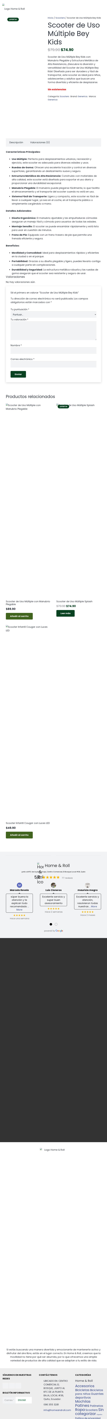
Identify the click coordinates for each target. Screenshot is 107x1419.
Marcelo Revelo (19, 890)
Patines (82, 1405)
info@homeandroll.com (57, 1410)
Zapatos (99, 1414)
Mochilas (83, 1401)
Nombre (16, 345)
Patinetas (96, 1406)
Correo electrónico (22, 359)
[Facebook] (5, 1386)
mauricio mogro (88, 890)
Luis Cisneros (54, 890)
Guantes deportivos (89, 1396)
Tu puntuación (20, 309)
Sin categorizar (89, 1411)
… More (93, 906)
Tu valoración (19, 319)
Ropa (80, 1409)
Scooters (91, 1410)
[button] (19, 616)
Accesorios (84, 1385)
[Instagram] (12, 1386)
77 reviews (67, 877)
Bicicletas (82, 1390)
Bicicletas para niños (89, 1392)
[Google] (18, 1386)
